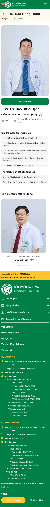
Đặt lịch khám (38, 500)
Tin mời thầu (7, 350)
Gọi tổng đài (15, 500)
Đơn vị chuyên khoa (10, 332)
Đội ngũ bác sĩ (7, 338)
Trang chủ (5, 19)
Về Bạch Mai (7, 327)
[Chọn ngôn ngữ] (3, 4)
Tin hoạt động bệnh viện (12, 344)
